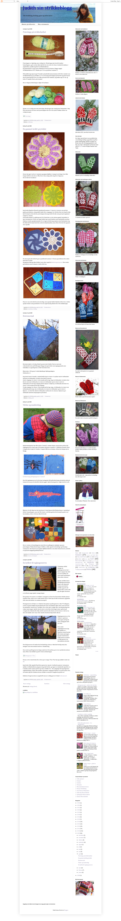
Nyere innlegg (26, 683)
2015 (78, 819)
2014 (78, 821)
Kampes (79, 780)
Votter (88, 569)
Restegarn (34, 555)
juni (80, 849)
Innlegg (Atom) (33, 686)
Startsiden (46, 683)
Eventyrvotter (85, 553)
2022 (78, 805)
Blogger (66, 910)
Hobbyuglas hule (81, 636)
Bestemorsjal (28, 316)
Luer (92, 559)
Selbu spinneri (80, 779)
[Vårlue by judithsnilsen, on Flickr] (44, 442)
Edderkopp (27, 476)
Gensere (30, 555)
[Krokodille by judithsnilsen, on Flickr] (44, 506)
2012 (78, 826)
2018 (78, 814)
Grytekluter (30, 309)
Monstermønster (81, 584)
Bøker (77, 553)
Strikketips (30, 122)
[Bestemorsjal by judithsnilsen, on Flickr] (41, 360)
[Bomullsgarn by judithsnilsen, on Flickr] (44, 105)
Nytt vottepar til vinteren (90, 743)
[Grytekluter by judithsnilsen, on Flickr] (44, 206)
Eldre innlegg (66, 683)
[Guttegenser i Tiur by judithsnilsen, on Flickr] (29, 655)
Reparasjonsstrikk (79, 564)
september (81, 842)
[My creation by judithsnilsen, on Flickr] (44, 475)
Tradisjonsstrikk (79, 569)
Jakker (80, 559)
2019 (78, 812)
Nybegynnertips (79, 562)
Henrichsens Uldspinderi (83, 790)
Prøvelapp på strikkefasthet (34, 32)
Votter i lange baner (88, 753)
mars (80, 867)
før (23, 661)
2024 (78, 803)
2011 (78, 828)
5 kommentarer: (48, 120)
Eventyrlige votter (81, 606)
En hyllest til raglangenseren (35, 563)
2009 (78, 833)
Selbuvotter (78, 565)
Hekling (35, 309)
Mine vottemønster (43, 24)
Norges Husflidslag (81, 788)
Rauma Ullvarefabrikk (82, 796)
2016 (78, 817)
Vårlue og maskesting (32, 405)
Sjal (33, 398)
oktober (81, 840)
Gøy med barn (81, 557)
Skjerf (90, 565)
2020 (78, 810)
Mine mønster (78, 560)
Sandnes (79, 782)
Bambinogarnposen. (57, 262)
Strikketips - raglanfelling (90, 675)
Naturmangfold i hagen (82, 600)
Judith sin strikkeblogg (47, 8)
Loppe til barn (87, 704)
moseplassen (80, 599)
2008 (78, 875)
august (80, 844)
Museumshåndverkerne (83, 786)
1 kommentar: (48, 396)
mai (80, 851)
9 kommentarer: (47, 307)
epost (80, 146)
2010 (78, 831)
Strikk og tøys (80, 621)
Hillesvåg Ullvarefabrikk (83, 792)
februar (80, 870)
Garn (93, 553)
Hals (91, 556)
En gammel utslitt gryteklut (34, 129)
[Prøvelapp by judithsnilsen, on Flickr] (44, 59)
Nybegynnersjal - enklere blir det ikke (87, 685)
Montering (86, 560)
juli (79, 847)
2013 (78, 824)
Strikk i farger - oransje (89, 733)
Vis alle (96, 651)
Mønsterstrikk (94, 560)
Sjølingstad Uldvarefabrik (83, 794)
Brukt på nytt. (63, 675)
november (81, 837)
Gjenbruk (88, 555)
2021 (78, 807)
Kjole (86, 559)
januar (80, 872)
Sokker (96, 565)
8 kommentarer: (48, 679)
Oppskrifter (90, 562)
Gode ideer (95, 555)
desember (81, 835)
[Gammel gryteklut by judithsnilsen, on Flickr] (44, 170)
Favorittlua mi (87, 694)
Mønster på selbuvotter (28, 24)
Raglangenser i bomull (38, 476)
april (80, 854)
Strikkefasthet (82, 567)
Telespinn (79, 784)
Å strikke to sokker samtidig (85, 714)
